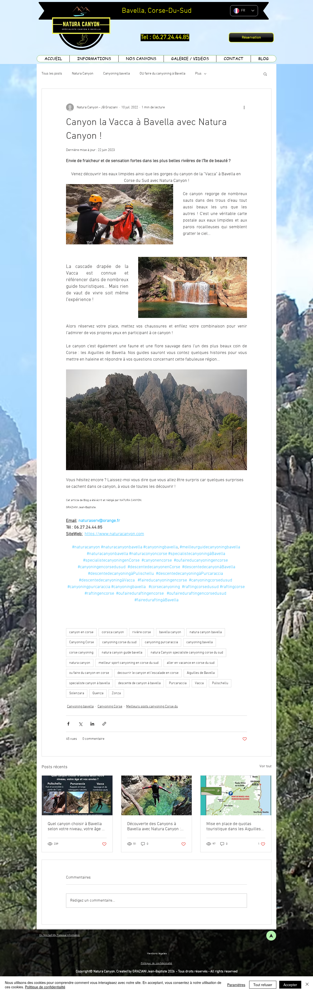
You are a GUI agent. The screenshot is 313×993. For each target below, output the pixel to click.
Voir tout (265, 766)
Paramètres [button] (236, 984)
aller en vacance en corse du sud (190, 663)
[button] (265, 74)
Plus (198, 74)
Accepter (290, 984)
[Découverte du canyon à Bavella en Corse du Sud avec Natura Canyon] (156, 795)
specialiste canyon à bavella (89, 683)
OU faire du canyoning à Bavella (162, 74)
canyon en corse (81, 632)
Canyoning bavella (116, 74)
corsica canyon (113, 632)
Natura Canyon (82, 74)
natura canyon (79, 663)
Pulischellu (220, 683)
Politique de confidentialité (45, 986)
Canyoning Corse (81, 642)
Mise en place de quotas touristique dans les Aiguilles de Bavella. (233, 826)
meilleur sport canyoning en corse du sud (128, 663)
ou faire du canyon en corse (89, 673)
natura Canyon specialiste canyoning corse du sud (187, 653)
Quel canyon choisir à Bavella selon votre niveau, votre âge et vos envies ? (76, 826)
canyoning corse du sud (119, 642)
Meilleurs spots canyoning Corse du (152, 706)
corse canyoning (81, 653)
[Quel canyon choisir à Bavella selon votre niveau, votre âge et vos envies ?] (77, 795)
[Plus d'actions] (244, 107)
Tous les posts (52, 74)
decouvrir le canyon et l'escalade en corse (148, 673)
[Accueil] (271, 936)
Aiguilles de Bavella (201, 673)
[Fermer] (307, 984)
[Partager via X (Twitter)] (80, 723)
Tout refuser (262, 984)
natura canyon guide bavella (122, 653)
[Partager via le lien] (104, 723)
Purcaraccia (178, 683)
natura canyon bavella (206, 632)
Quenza (97, 693)
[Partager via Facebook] (68, 723)
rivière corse (141, 632)
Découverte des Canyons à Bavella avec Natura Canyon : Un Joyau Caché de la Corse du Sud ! (155, 826)
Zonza (116, 693)
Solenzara (76, 693)
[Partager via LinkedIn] (92, 723)
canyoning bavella (199, 642)
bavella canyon (170, 632)
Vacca (199, 683)
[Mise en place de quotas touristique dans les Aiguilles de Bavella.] (236, 795)
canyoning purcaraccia (161, 642)
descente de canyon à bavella (139, 683)
